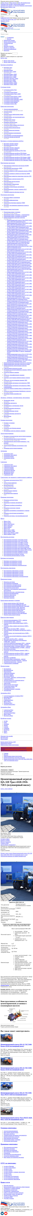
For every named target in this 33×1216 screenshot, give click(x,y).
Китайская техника (6, 718)
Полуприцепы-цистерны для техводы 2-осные (16, 545)
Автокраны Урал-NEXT (10, 455)
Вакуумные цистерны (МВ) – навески (14, 628)
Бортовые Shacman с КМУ (11, 78)
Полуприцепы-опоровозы (11, 583)
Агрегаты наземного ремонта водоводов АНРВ (17, 174)
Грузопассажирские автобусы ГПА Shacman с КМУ (18, 160)
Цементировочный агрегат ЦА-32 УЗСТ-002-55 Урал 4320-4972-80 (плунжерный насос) (19, 261)
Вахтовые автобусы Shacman (12, 147)
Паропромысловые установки (12, 212)
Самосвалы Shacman (9, 470)
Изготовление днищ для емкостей (13, 1194)
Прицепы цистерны (9, 1148)
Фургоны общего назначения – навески (14, 659)
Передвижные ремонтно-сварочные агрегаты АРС (18, 177)
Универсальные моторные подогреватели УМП (17, 383)
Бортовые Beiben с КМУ (10, 83)
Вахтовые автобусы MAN (11, 149)
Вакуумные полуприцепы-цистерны (14, 1157)
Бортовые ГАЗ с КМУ (10, 80)
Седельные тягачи (5, 87)
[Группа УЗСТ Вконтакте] (2, 1214)
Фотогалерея (4, 739)
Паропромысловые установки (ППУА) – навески (17, 646)
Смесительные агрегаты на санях (13, 368)
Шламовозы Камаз (9, 472)
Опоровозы (7, 1153)
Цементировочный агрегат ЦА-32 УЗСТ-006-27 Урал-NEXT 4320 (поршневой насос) (19, 226)
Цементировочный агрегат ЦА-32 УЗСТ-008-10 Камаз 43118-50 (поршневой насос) (19, 324)
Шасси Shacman (8, 525)
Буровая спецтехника (6, 420)
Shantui (6, 725)
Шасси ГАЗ (7, 528)
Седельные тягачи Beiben (11, 102)
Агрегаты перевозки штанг (11, 1156)
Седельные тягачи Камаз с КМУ (12, 96)
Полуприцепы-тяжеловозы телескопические (16, 576)
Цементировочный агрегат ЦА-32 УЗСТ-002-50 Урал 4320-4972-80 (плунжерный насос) (19, 264)
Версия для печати (6, 842)
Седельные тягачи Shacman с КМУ (13, 99)
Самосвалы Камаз (9, 467)
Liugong (6, 727)
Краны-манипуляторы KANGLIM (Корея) (15, 613)
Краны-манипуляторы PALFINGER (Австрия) (16, 606)
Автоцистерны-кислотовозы (11, 131)
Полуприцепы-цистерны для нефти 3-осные (16, 544)
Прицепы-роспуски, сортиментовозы (14, 592)
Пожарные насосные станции (12, 508)
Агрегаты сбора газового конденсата (14, 125)
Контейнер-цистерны (10, 649)
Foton (5, 722)
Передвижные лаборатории (11, 184)
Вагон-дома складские (10, 62)
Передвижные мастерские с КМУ (13, 169)
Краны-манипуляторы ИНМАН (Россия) (15, 604)
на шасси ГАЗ (7, 1173)
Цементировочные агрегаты (11, 1136)
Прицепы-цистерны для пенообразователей (16, 516)
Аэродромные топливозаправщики (13, 135)
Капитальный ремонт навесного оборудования (13, 747)
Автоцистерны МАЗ (9, 704)
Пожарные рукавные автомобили (13, 503)
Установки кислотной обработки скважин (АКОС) (18, 370)
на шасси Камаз (8, 1170)
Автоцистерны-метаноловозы (12, 128)
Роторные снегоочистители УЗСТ (13, 480)
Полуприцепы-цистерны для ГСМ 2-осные (15, 539)
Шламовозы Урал (8, 473)
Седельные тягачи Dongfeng (11, 101)
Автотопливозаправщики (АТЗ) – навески (15, 620)
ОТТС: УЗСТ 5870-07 (6, 788)
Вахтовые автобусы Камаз (11, 143)
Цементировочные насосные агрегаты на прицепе (17, 362)
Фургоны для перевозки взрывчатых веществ (16, 206)
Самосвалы (4, 462)
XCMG (6, 721)
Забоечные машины (9, 673)
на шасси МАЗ (8, 1175)
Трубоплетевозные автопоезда (12, 409)
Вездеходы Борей (8, 674)
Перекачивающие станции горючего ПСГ (15, 190)
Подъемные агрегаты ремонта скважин (14, 430)
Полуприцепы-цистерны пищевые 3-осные (16, 552)
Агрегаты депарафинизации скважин (14, 375)
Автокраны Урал (8, 453)
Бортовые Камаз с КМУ (10, 74)
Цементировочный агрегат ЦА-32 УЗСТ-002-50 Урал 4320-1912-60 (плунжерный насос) (19, 267)
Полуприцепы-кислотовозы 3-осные (14, 554)
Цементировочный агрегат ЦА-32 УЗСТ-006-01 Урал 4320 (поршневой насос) (19, 272)
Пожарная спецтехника (7, 497)
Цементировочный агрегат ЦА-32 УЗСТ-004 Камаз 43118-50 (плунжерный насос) (19, 304)
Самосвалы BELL (9, 679)
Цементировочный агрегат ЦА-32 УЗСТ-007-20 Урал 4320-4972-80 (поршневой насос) (19, 318)
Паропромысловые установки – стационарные (16, 214)
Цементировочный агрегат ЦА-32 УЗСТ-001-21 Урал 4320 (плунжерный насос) (19, 258)
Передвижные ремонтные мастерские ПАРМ (16, 166)
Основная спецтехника (8, 1128)
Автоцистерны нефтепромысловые (13, 115)
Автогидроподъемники (7, 433)
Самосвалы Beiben (9, 469)
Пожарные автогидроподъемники (13, 448)
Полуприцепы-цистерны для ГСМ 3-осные (15, 541)
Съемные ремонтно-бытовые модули (14, 192)
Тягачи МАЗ (7, 698)
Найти (2, 36)
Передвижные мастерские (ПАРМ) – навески (16, 644)
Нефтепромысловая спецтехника (10, 209)
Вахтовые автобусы (9, 1134)
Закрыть (11, 770)
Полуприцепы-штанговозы (11, 587)
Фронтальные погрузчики (11, 684)
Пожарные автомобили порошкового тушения (16, 511)
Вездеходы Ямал (8, 715)
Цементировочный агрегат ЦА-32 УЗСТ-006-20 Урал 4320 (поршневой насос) (19, 284)
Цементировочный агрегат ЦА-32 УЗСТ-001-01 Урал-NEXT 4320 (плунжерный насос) (19, 241)
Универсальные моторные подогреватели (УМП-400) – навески (15, 641)
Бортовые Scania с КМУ (10, 84)
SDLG (5, 732)
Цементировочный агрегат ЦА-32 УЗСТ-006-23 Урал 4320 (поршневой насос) (19, 293)
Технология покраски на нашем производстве (13, 856)
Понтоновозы (7, 671)
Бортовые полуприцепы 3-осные (13, 562)
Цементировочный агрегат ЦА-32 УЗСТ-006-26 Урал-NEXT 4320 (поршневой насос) (19, 229)
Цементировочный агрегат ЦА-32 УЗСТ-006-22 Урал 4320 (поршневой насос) (19, 290)
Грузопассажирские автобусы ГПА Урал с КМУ (17, 155)
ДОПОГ (3, 749)
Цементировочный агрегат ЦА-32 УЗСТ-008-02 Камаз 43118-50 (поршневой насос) (19, 321)
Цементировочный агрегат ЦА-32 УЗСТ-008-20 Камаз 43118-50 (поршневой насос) (19, 330)
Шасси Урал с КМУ (9, 530)
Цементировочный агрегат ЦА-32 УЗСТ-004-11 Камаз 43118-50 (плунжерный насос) (19, 310)
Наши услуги (5, 1182)
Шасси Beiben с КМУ (10, 534)
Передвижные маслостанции (12, 182)
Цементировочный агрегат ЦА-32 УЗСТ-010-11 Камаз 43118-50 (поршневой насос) (19, 354)
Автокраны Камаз (9, 456)
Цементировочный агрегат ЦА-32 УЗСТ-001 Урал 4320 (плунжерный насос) (19, 249)
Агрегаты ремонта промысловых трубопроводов (17, 389)
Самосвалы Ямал (8, 710)
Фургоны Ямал (8, 711)
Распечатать (4, 770)
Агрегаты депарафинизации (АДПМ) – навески (17, 647)
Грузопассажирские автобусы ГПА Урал (15, 151)
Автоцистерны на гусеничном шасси (14, 680)
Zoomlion (6, 724)
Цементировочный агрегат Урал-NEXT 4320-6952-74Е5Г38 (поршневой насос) (19, 223)
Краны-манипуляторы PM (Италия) (13, 610)
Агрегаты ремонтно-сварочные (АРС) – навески (17, 643)
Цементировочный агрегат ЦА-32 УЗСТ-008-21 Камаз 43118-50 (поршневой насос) (19, 333)
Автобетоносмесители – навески (13, 662)
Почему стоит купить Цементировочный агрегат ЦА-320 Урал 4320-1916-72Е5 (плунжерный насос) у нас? (16, 854)
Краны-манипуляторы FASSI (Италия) (14, 612)
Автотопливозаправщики (11, 1131)
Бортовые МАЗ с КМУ (10, 81)
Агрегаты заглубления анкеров (12, 428)
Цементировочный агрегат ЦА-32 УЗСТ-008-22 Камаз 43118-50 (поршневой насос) (19, 336)
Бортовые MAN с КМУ (10, 75)
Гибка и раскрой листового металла (13, 1192)
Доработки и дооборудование (12, 1188)
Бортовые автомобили (7, 65)
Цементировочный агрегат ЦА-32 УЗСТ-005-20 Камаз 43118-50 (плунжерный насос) (19, 316)
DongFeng (6, 729)
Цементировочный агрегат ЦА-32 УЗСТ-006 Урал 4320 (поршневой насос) (19, 269)
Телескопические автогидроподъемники (15, 439)
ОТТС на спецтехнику (8, 1163)
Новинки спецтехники (25, 5)
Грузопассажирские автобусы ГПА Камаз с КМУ (17, 157)
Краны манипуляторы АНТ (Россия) (14, 603)
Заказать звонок (5, 21)
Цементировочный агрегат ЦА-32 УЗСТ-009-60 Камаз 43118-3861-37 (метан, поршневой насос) (19, 351)
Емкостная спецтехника (7, 106)
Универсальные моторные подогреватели (15, 1135)
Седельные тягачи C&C (10, 103)
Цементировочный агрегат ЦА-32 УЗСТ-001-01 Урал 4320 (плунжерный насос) (19, 252)
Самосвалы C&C (8, 474)
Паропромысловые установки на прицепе (15, 216)
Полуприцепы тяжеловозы (11, 1151)
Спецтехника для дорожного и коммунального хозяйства (16, 477)
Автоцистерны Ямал (9, 712)
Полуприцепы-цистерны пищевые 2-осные (16, 551)
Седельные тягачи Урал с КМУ (12, 94)
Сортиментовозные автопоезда (12, 414)
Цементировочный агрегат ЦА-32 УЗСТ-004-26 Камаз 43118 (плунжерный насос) (19, 313)
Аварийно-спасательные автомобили (14, 187)
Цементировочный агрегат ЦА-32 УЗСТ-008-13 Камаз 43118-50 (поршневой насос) (19, 327)
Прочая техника (5, 666)
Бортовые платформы (10, 657)
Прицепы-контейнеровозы (11, 593)
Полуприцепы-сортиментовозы (12, 584)
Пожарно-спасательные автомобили (14, 514)
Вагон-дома (4, 58)
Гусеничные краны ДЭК (10, 686)
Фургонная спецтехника (7, 194)
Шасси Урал (7, 521)
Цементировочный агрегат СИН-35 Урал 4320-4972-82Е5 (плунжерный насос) (18, 298)
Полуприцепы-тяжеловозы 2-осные (13, 570)
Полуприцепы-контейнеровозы (12, 586)
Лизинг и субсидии (13, 5)
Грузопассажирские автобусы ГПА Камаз (15, 153)
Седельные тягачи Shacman (11, 98)
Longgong (6, 728)
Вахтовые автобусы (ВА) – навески (13, 639)
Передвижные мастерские (8, 163)
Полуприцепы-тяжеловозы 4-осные (13, 573)
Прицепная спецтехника (9, 1144)
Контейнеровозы (8, 670)
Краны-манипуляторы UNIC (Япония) (14, 607)
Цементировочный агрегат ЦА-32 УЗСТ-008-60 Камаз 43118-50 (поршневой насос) (19, 347)
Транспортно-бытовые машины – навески (15, 660)
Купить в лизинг (5, 840)
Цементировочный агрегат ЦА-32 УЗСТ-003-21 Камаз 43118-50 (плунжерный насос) (19, 301)
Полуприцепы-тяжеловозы (8, 568)
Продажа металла (8, 1185)
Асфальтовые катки (9, 687)
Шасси (2, 518)
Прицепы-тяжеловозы (10, 595)
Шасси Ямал (7, 714)
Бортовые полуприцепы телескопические (15, 565)
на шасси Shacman (9, 1166)
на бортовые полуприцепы (11, 1176)
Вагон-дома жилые (9, 60)
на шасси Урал (8, 1169)
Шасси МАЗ (7, 701)
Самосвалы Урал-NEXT (10, 466)
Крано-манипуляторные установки (10, 600)
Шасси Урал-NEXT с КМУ (11, 532)
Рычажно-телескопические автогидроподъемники (17, 437)
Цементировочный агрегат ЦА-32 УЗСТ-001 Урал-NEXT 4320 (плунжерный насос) (19, 235)
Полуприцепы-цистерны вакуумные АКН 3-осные (18, 549)
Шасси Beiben (7, 527)
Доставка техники (9, 1198)
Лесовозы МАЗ (8, 703)
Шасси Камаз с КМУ (9, 531)
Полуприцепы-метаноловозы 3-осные (14, 555)
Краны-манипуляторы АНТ (8, 742)
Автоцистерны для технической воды (14, 117)
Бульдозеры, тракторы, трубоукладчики (14, 677)
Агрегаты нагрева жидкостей (12, 137)
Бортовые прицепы (9, 597)
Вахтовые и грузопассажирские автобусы (12, 141)
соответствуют (5, 985)
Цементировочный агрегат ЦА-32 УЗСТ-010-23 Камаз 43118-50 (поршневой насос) (19, 357)
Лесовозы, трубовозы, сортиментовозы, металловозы (15, 397)
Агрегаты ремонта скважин (11, 373)
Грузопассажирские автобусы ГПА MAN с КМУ (17, 158)
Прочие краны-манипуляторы (12, 614)
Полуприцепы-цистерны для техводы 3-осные (16, 547)
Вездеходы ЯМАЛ (9, 676)
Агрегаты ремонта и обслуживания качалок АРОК (18, 171)
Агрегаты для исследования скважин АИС (15, 381)
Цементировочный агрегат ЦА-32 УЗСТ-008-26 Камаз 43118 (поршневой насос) (19, 339)
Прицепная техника (6, 579)
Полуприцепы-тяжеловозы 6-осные (13, 575)
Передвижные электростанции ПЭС (14, 179)
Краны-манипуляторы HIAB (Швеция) (14, 609)
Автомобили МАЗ (6, 693)
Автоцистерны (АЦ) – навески (12, 621)
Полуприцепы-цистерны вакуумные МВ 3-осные (17, 548)
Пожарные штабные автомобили (13, 506)
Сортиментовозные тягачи (11, 411)
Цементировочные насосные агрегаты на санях (17, 364)
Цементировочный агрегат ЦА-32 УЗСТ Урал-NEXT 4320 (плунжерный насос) (18, 238)
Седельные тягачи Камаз (10, 92)
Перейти (3, 55)
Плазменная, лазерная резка (11, 1191)
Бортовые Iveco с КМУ (10, 77)
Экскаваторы (7, 690)
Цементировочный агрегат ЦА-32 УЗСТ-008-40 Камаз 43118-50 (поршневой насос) (19, 344)
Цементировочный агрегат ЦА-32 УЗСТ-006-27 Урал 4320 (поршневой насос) (19, 275)
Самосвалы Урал (8, 464)
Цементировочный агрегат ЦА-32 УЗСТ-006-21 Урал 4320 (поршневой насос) (19, 287)
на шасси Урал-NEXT (10, 1167)
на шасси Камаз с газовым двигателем (14, 1172)
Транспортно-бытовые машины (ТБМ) (14, 203)
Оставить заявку (5, 839)
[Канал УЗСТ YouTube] (5, 1214)
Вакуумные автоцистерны (11, 1132)
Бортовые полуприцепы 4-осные (13, 564)
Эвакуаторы (7, 683)
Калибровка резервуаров (10, 1189)
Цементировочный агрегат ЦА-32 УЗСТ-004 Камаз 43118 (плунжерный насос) (19, 307)
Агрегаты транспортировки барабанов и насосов (17, 391)
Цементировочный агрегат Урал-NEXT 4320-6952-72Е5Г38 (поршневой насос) (19, 221)
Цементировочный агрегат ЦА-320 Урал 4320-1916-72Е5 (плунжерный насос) (18, 244)
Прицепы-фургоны (9, 596)
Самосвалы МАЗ (8, 700)
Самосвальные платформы (11, 663)
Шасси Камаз (7, 522)
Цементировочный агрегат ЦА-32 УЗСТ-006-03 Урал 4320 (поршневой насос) (19, 281)
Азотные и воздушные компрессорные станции (17, 378)
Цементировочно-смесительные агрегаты (15, 366)
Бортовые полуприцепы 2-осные (13, 561)
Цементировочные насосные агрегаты (14, 218)
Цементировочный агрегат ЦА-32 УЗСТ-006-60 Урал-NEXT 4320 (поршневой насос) (19, 232)
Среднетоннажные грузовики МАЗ (13, 696)
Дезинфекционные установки (12, 689)
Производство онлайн (7, 4)
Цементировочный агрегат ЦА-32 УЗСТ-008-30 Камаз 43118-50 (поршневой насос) (19, 342)
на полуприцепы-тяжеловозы (12, 1179)
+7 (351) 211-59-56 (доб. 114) (8, 19)
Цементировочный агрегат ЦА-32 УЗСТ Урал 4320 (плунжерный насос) (19, 246)
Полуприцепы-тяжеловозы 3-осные (13, 572)
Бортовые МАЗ (8, 697)
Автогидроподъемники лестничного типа (15, 446)
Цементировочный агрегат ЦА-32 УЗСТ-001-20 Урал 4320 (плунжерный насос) (19, 255)
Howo (5, 731)
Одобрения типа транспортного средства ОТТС (14, 750)
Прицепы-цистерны (9, 582)
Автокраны (4, 451)
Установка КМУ (8, 1197)
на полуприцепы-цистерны (11, 1177)
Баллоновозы (7, 668)
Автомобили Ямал (6, 707)
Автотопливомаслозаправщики (12, 133)
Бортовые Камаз (8, 70)
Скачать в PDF (5, 843)
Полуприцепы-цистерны (7, 537)
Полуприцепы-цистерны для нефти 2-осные (16, 542)
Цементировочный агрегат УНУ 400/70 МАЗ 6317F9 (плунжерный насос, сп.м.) (19, 360)
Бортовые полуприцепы (7, 558)
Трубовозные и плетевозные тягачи (13, 406)
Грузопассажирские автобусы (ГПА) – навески (16, 653)
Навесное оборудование (7, 617)
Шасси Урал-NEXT (9, 524)
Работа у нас (11, 7)
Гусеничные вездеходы (10, 681)
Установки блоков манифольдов (12, 394)
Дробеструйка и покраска (11, 1195)
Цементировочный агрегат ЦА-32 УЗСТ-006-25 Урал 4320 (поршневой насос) (19, 295)
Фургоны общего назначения (12, 198)
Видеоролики (4, 7)
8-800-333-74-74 (5, 18)
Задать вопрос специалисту (8, 844)
